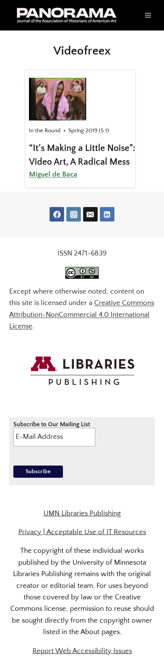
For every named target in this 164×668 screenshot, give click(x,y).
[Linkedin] (107, 214)
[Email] (90, 214)
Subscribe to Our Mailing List (51, 424)
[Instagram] (73, 214)
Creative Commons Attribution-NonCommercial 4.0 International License (81, 314)
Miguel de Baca (53, 174)
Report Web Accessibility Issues (82, 651)
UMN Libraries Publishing (82, 513)
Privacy (29, 532)
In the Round (45, 130)
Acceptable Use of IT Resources (96, 532)
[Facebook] (57, 214)
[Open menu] (148, 15)
